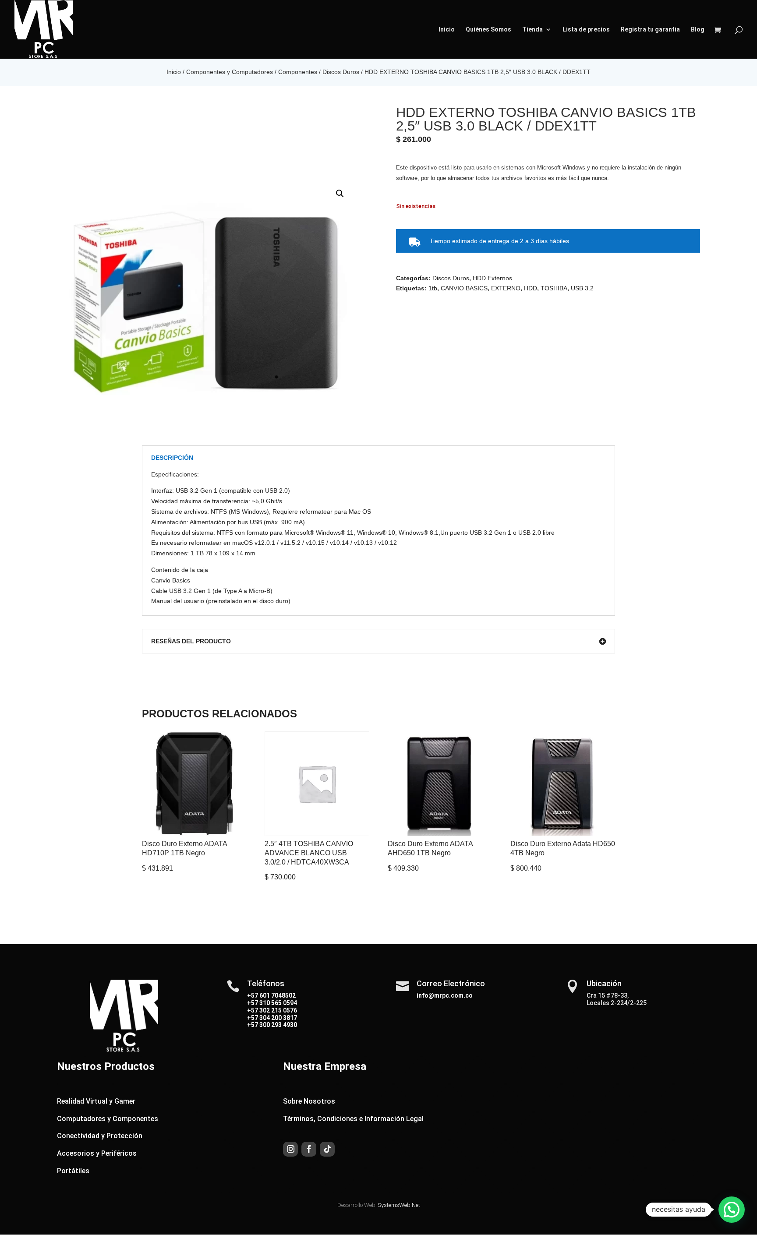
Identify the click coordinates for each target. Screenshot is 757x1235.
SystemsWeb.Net (399, 1205)
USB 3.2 (582, 288)
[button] (340, 193)
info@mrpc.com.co (445, 995)
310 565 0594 (277, 1002)
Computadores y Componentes (107, 1119)
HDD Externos (492, 278)
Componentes (297, 71)
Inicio (447, 29)
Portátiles (73, 1171)
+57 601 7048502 (271, 995)
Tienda (532, 29)
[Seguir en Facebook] (308, 1149)
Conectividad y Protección (99, 1136)
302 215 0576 (277, 1010)
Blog (697, 29)
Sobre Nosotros (309, 1101)
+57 (252, 1002)
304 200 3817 (277, 1017)
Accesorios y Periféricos (97, 1153)
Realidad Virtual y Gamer (96, 1101)
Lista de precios (586, 29)
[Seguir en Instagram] (290, 1149)
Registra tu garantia (650, 29)
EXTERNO (505, 288)
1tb (432, 288)
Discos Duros (340, 71)
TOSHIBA (554, 288)
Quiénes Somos (488, 29)
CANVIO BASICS (464, 288)
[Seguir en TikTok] (327, 1149)
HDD (530, 288)
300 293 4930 (277, 1024)
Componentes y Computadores (229, 71)
